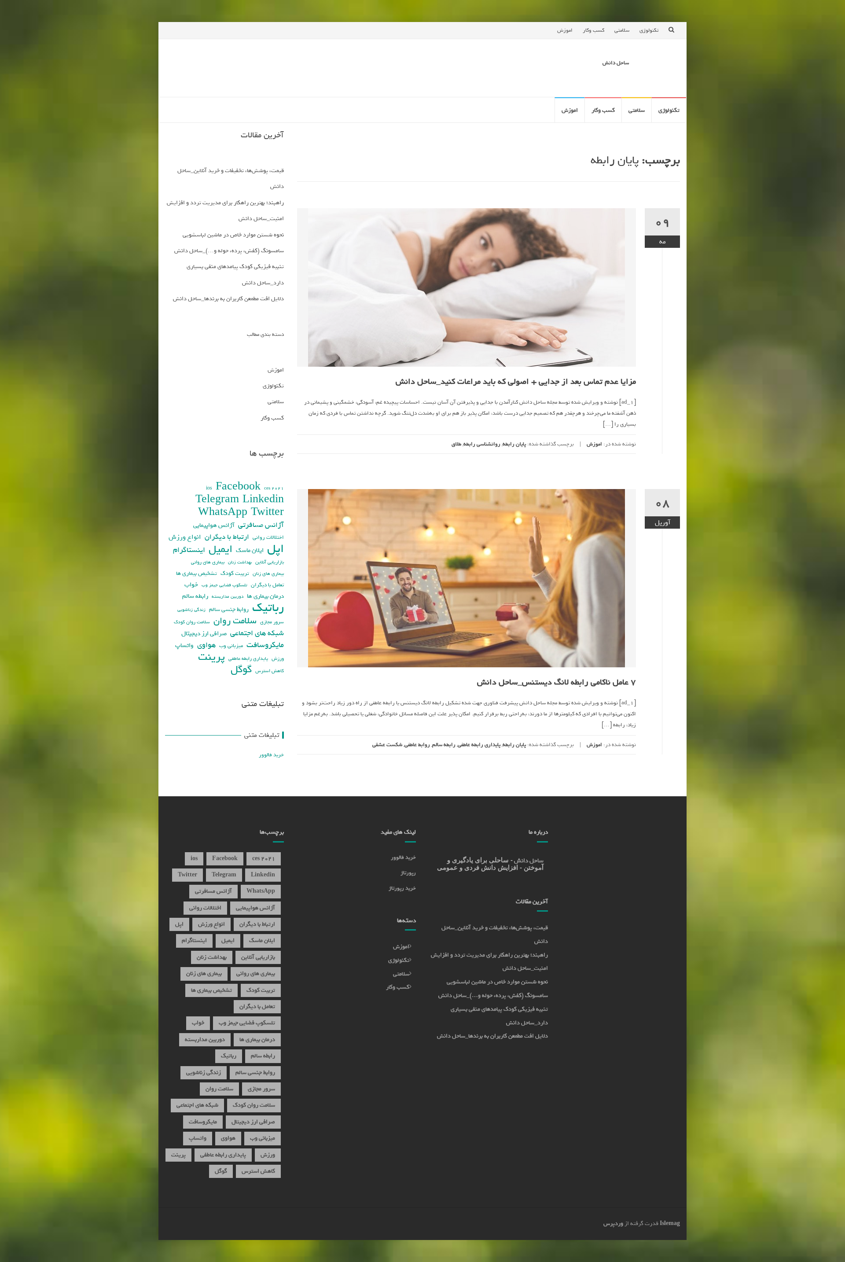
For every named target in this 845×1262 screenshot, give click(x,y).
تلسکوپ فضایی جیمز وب (224, 585)
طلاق (456, 444)
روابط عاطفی (417, 744)
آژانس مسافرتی (261, 524)
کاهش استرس (269, 671)
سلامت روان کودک (192, 622)
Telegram (217, 499)
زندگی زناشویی (191, 609)
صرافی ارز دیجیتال (204, 634)
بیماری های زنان (268, 573)
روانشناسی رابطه (481, 444)
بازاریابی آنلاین (269, 562)
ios (209, 488)
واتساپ (184, 645)
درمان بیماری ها (265, 596)
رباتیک (268, 607)
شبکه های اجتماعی (257, 633)
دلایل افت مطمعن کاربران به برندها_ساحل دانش (228, 298)
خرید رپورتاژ (402, 888)
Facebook (238, 486)
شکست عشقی (387, 744)
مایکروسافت (265, 645)
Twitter (267, 512)
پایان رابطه (514, 444)
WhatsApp (222, 512)
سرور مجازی (272, 622)
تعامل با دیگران (267, 584)
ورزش (278, 658)
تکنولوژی (648, 30)
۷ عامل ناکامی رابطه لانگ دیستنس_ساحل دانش (556, 682)
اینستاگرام (189, 550)
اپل (275, 548)
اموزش (565, 30)
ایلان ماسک (250, 550)
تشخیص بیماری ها (196, 573)
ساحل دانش (616, 63)
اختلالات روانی (268, 537)
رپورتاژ (408, 872)
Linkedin (263, 499)
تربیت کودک (234, 573)
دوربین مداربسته (227, 596)
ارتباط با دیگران (227, 536)
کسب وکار (593, 30)
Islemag (670, 1223)
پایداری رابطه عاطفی (479, 744)
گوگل (241, 669)
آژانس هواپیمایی (214, 525)
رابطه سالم (444, 744)
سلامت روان (235, 620)
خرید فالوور (271, 755)
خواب (191, 584)
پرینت (211, 656)
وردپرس (613, 1223)
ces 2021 (274, 488)
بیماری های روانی (207, 562)
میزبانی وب (231, 645)
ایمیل (220, 549)
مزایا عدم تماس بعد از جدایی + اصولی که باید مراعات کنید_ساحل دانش (516, 381)
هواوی (206, 645)
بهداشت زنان (240, 562)
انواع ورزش (185, 537)
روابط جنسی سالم (229, 609)
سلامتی (621, 30)
